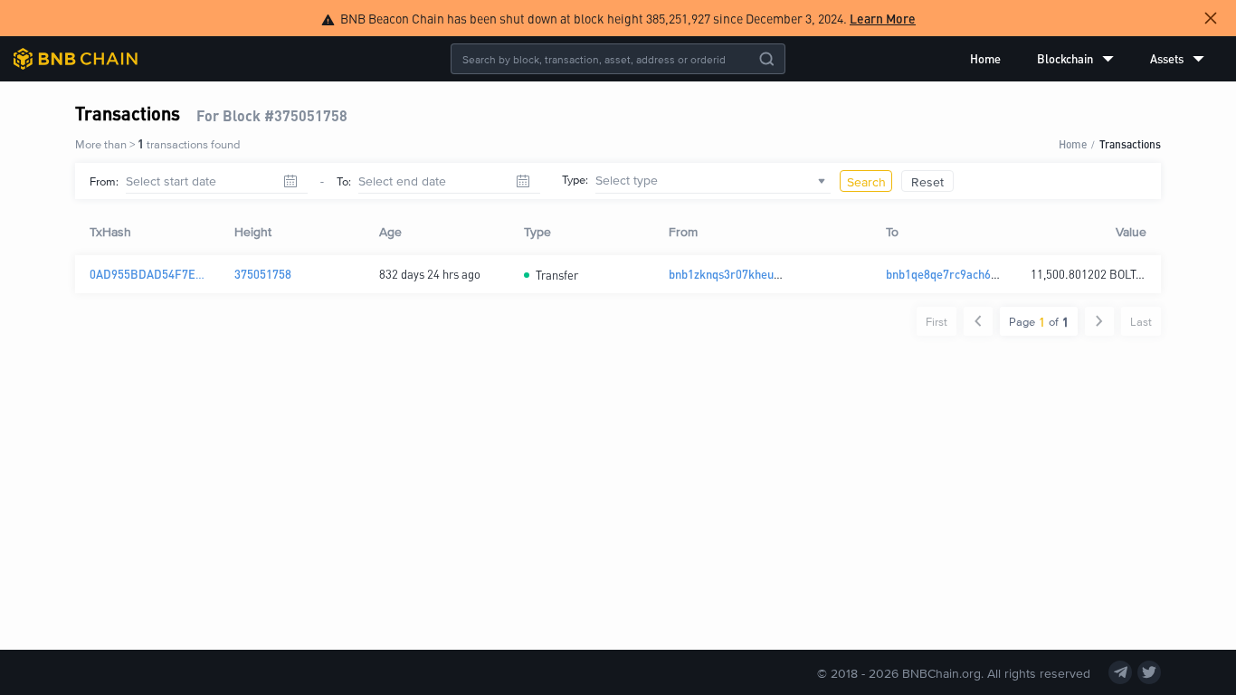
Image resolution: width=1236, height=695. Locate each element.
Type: (575, 179)
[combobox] (713, 181)
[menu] (1087, 58)
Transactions (1130, 143)
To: (344, 181)
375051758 (262, 273)
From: (104, 181)
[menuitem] (985, 58)
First (936, 321)
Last (1141, 321)
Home (985, 58)
